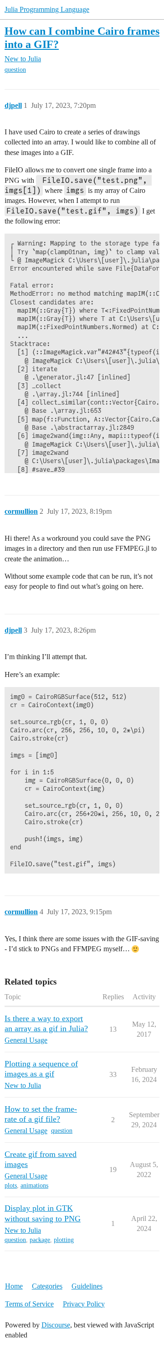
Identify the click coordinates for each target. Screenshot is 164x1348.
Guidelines (87, 1286)
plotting (64, 1239)
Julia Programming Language (47, 9)
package (40, 1239)
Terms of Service (29, 1304)
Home (14, 1286)
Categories (47, 1286)
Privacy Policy (84, 1304)
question (15, 69)
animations (34, 1185)
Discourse (55, 1325)
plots (11, 1185)
